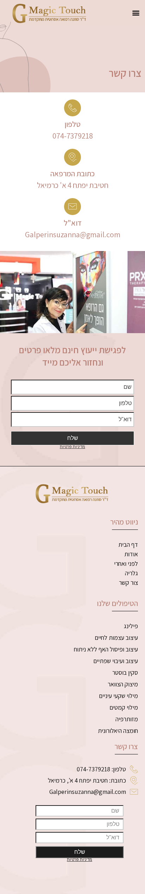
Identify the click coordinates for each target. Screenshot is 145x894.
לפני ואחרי (126, 563)
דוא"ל (73, 223)
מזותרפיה (126, 719)
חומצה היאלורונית (118, 731)
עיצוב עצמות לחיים (116, 637)
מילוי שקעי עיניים (118, 696)
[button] (135, 12)
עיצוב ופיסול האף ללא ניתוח (106, 649)
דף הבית (128, 544)
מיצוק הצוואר (123, 684)
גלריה (131, 573)
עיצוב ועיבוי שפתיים (115, 661)
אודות (131, 554)
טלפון (72, 124)
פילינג (131, 626)
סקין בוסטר (125, 672)
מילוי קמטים (123, 707)
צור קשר (128, 582)
